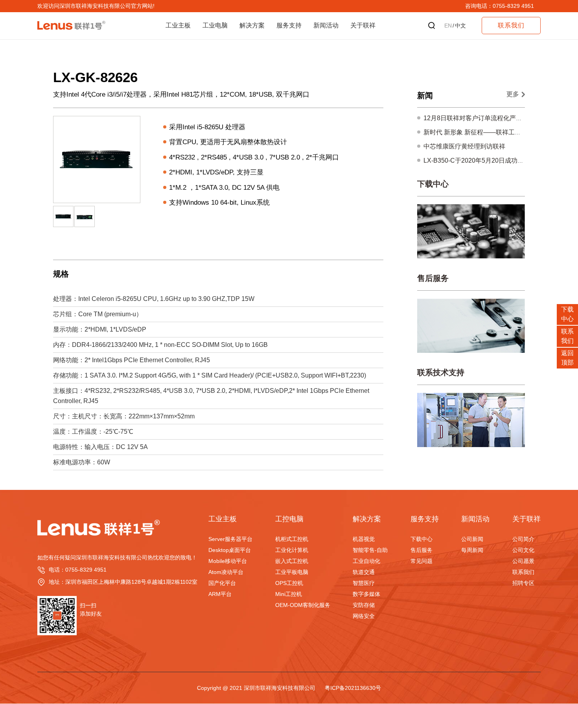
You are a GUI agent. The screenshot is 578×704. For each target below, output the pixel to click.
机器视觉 (364, 539)
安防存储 (364, 605)
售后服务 (433, 278)
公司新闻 (472, 539)
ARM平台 (220, 594)
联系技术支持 (440, 372)
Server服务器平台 (230, 539)
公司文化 (523, 550)
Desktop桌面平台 (229, 550)
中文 (460, 25)
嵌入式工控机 (291, 561)
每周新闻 (472, 550)
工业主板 (178, 25)
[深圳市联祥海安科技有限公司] (105, 518)
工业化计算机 (291, 550)
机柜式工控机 (291, 539)
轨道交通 (364, 572)
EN (448, 25)
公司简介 (523, 539)
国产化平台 (222, 583)
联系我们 (523, 572)
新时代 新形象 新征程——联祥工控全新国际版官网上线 (500, 132)
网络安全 (364, 616)
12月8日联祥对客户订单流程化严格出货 (479, 118)
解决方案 (252, 25)
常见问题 (421, 561)
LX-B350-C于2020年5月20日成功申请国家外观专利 (495, 160)
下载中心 (433, 184)
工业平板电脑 (291, 572)
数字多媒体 (366, 594)
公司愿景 (523, 561)
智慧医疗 (364, 583)
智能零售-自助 (370, 550)
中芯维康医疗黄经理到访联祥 (464, 146)
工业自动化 (366, 561)
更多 (512, 94)
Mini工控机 (288, 594)
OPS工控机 (289, 583)
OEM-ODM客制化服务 (302, 605)
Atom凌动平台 (225, 572)
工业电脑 (215, 25)
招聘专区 (523, 583)
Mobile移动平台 (227, 561)
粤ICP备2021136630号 (353, 688)
